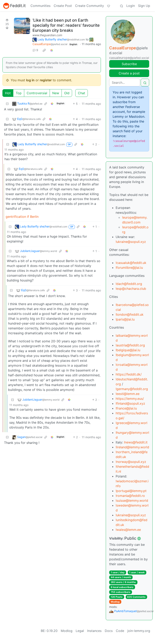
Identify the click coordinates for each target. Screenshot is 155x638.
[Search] (121, 6)
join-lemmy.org (138, 631)
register (46, 80)
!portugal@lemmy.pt (131, 491)
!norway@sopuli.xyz (131, 462)
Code (120, 631)
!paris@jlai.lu (125, 319)
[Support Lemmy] (109, 6)
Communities (40, 6)
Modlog (115, 601)
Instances (94, 631)
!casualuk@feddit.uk (131, 263)
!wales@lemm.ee (128, 530)
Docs (109, 631)
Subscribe (129, 64)
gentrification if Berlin (22, 217)
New (55, 93)
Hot (8, 93)
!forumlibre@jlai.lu (129, 268)
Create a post (129, 73)
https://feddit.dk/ (129, 374)
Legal (80, 631)
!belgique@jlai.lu (128, 350)
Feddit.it (18, 5)
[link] (44, 50)
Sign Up (144, 6)
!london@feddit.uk (129, 314)
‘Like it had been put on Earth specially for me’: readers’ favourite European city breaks (66, 25)
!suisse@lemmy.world (132, 500)
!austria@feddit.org (130, 345)
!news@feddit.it (136, 442)
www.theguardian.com (47, 35)
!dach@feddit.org (129, 284)
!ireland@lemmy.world (132, 447)
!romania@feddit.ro (130, 496)
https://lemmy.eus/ (130, 399)
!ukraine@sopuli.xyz (131, 242)
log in (30, 80)
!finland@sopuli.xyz (130, 403)
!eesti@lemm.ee (127, 394)
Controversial (37, 93)
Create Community (89, 6)
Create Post (63, 6)
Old (66, 93)
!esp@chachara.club (131, 289)
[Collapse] (7, 104)
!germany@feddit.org (132, 389)
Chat (81, 93)
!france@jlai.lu (126, 408)
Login (130, 6)
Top (19, 93)
